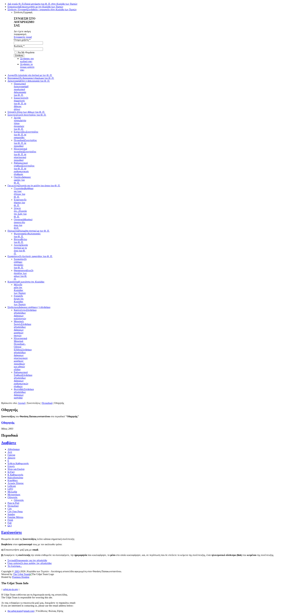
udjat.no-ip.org (10, 589)
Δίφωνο (11, 457)
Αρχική (30, 75)
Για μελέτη (34, 185)
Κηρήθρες (13, 480)
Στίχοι (26, 112)
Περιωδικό (13, 506)
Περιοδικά (25, 143)
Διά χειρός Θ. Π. (42, 4)
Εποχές (11, 466)
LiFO (10, 489)
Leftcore (12, 486)
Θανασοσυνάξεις (23, 274)
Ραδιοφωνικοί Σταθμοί (23, 379)
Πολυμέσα (29, 230)
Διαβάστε (8, 443)
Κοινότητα (26, 281)
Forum (20, 300)
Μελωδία (12, 491)
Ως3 (10, 525)
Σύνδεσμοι (29, 307)
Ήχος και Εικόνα (16, 469)
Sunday (11, 514)
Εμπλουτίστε (11, 532)
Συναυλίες (20, 263)
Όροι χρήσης (30, 563)
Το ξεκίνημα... (15, 566)
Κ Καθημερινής (15, 474)
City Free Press (15, 511)
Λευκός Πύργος (16, 483)
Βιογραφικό (31, 78)
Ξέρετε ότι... (20, 212)
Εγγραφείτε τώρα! (23, 37)
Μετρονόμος (14, 494)
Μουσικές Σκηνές (22, 328)
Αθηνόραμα (14, 449)
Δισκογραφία (29, 81)
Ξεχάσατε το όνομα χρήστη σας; (27, 67)
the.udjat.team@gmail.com (21, 611)
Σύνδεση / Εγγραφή (42, 9)
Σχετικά (27, 560)
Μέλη (20, 288)
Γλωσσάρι (23, 192)
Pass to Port (13, 503)
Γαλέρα (11, 455)
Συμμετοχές (21, 103)
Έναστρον (20, 202)
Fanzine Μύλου (15, 517)
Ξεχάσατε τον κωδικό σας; (27, 60)
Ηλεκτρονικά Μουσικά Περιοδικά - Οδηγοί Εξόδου (23, 354)
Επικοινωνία (35, 6)
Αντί (10, 452)
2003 (17, 571)
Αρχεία (21, 249)
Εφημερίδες (26, 134)
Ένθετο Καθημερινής (18, 463)
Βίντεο (20, 240)
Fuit (9, 522)
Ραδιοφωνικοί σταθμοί (24, 169)
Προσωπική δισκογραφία (21, 89)
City (10, 508)
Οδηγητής (7, 422)
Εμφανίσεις (30, 256)
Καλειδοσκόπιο (15, 477)
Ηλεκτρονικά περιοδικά (25, 154)
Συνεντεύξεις (27, 114)
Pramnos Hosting (20, 577)
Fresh (10, 520)
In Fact (11, 472)
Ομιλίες (22, 180)
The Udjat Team (21, 574)
